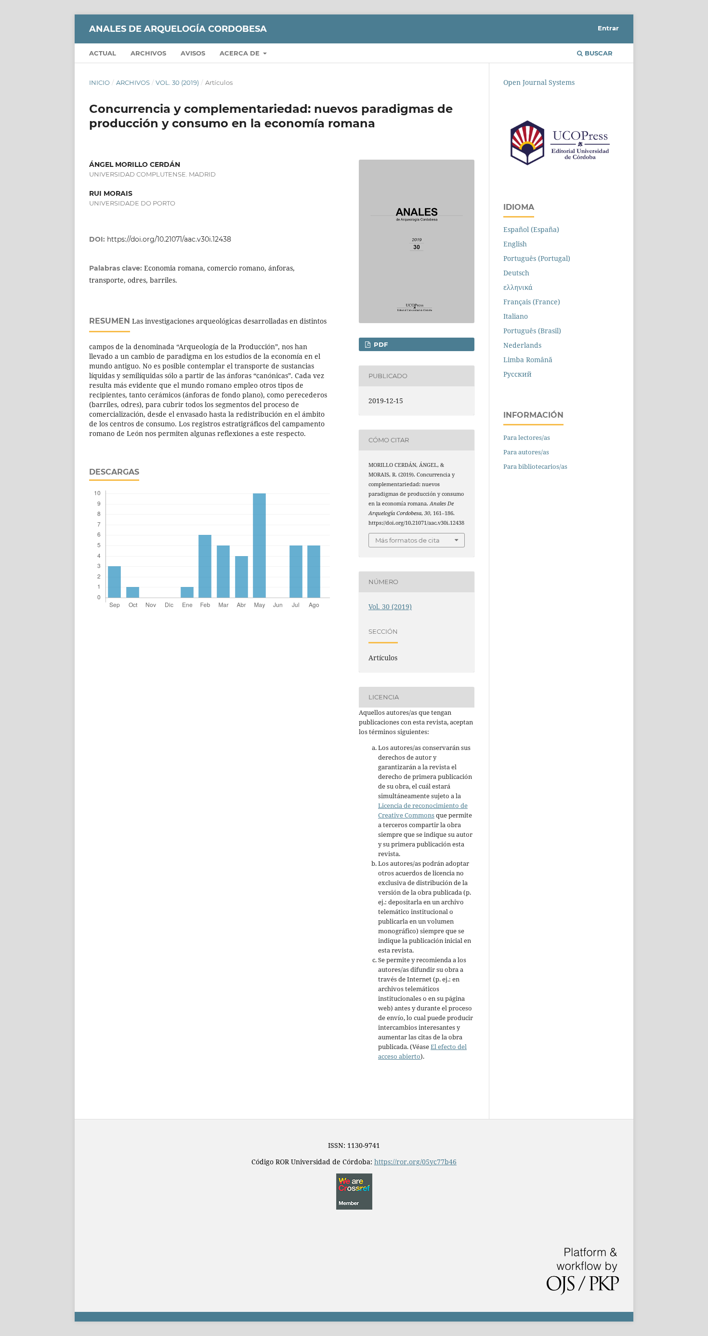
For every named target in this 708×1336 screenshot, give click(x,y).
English (515, 243)
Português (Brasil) (532, 330)
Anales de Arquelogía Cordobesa (178, 29)
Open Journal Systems (539, 82)
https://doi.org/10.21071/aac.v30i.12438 (169, 239)
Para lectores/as (526, 437)
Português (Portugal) (536, 258)
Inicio (99, 82)
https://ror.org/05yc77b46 (415, 1161)
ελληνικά (518, 287)
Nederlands (522, 345)
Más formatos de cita (407, 540)
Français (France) (531, 301)
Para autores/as (526, 452)
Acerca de (241, 53)
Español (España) (531, 229)
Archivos (148, 53)
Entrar (608, 28)
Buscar (598, 53)
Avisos (193, 53)
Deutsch (516, 272)
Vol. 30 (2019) (177, 82)
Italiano (515, 316)
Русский (517, 374)
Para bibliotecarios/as (535, 466)
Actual (102, 53)
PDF (380, 344)
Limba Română (527, 359)
